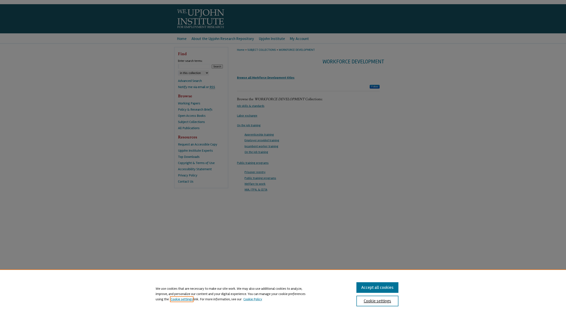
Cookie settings (182, 299)
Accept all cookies (377, 287)
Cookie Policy (252, 299)
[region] (283, 293)
